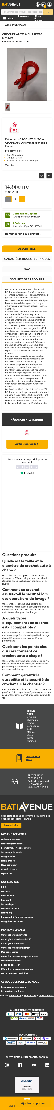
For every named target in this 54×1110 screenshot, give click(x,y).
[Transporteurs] (27, 1043)
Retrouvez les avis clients (13, 987)
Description (27, 248)
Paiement (6, 900)
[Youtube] (34, 1065)
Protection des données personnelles (19, 956)
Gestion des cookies (11, 960)
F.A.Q (3, 887)
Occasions (23, 16)
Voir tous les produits (25, 444)
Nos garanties (8, 856)
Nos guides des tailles (12, 921)
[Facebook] (20, 1066)
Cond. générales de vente (14, 935)
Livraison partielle (10, 908)
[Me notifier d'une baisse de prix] (49, 175)
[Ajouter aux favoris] (41, 175)
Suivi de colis (7, 895)
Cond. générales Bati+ (12, 943)
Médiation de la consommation (17, 969)
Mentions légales (9, 952)
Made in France (9, 869)
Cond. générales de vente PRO (16, 939)
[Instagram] (7, 1066)
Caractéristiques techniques (27, 259)
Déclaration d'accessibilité (14, 973)
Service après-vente (11, 852)
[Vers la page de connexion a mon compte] (49, 4)
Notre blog (6, 912)
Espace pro (6, 873)
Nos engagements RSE (12, 843)
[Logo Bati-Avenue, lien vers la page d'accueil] (11, 4)
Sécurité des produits (27, 279)
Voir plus (9, 165)
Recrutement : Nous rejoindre (16, 848)
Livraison (5, 891)
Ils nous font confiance (12, 991)
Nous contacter (9, 865)
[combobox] (27, 12)
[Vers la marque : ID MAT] (14, 133)
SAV (27, 269)
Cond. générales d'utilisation (15, 947)
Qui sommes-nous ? (11, 839)
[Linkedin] (47, 1066)
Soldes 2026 (15, 995)
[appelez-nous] (19, 761)
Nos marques (8, 860)
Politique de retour (10, 965)
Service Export (8, 904)
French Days (30, 995)
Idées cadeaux (46, 995)
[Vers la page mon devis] (38, 4)
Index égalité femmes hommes (17, 917)
